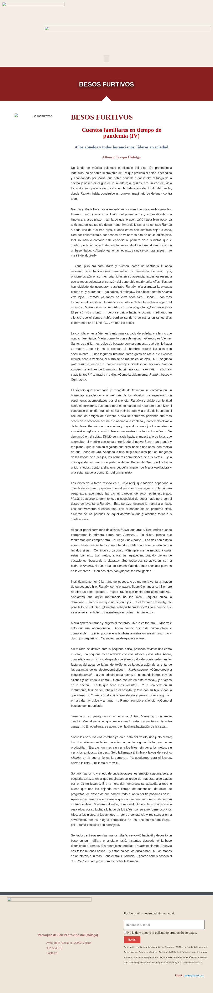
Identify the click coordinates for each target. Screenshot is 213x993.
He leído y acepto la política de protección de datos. (162, 932)
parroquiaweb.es (194, 975)
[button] (106, 58)
